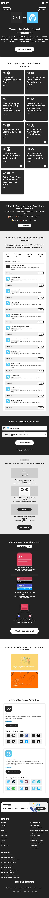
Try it (40, 272)
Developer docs (5, 845)
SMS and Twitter (34, 837)
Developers (9, 887)
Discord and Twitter (34, 847)
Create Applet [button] (24, 443)
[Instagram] (21, 892)
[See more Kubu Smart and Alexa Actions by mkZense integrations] (24, 782)
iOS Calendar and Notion (36, 828)
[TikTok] (32, 892)
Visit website (8, 721)
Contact (30, 887)
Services (3, 825)
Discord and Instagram (35, 825)
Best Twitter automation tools (8, 857)
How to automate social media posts (10, 875)
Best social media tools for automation (10, 877)
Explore (3, 822)
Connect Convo (12, 725)
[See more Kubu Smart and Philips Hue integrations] (24, 788)
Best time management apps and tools (10, 860)
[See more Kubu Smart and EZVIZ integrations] (36, 788)
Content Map (4, 837)
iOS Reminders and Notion (36, 840)
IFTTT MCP (4, 833)
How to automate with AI (7, 855)
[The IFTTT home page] (5, 3)
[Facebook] (14, 892)
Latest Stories (5, 852)
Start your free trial (24, 631)
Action (13, 267)
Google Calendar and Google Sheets (39, 830)
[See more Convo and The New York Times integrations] (36, 741)
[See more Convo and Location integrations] (24, 741)
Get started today (24, 49)
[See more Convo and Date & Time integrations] (11, 735)
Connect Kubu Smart (13, 771)
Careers (15, 887)
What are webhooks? (6, 867)
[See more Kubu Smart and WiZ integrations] (11, 782)
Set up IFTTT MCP (24, 225)
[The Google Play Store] (29, 882)
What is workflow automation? (8, 862)
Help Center (4, 835)
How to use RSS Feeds (6, 865)
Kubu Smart (31, 29)
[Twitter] (29, 892)
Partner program (23, 887)
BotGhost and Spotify (35, 835)
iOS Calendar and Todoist (36, 843)
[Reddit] (36, 892)
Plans (2, 843)
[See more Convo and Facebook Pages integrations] (24, 735)
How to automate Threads (7, 872)
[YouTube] (25, 892)
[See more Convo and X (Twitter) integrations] (36, 735)
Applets (3, 830)
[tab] (7, 255)
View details (9, 272)
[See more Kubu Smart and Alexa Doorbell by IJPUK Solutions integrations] (36, 782)
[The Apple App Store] (19, 882)
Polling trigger (15, 279)
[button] (47, 3)
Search (3, 840)
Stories (3, 828)
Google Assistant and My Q (36, 833)
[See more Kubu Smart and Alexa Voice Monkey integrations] (11, 788)
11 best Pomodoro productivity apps (10, 870)
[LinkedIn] (18, 892)
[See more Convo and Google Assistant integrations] (11, 741)
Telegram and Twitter (35, 845)
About (40, 887)
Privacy (35, 887)
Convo (13, 29)
